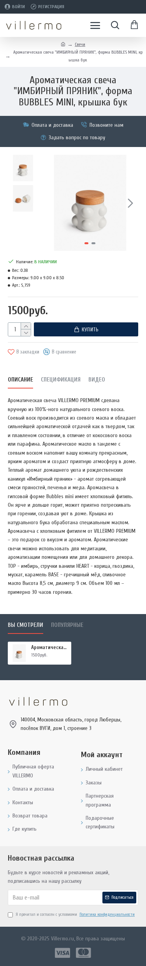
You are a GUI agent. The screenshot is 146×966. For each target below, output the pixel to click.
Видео (96, 379)
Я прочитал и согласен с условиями (75, 914)
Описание (20, 379)
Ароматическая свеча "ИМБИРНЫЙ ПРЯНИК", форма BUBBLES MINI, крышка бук (50, 647)
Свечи (80, 44)
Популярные (67, 625)
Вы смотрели (25, 625)
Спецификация (61, 379)
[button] (50, 203)
